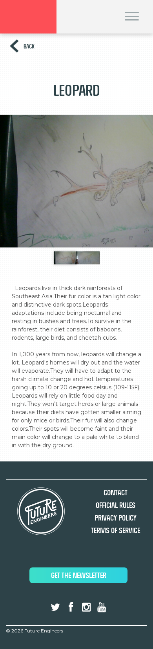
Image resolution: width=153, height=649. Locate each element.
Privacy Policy (116, 518)
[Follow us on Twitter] (55, 607)
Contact (116, 493)
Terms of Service (115, 530)
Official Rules (115, 505)
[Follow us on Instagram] (86, 607)
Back (29, 46)
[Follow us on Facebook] (71, 607)
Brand (28, 16)
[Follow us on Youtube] (102, 607)
